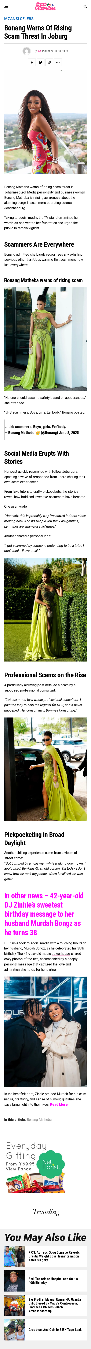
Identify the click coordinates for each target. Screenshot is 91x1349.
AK (39, 51)
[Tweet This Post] (40, 62)
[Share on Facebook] (32, 62)
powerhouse (61, 954)
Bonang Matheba (39, 1119)
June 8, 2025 (69, 432)
